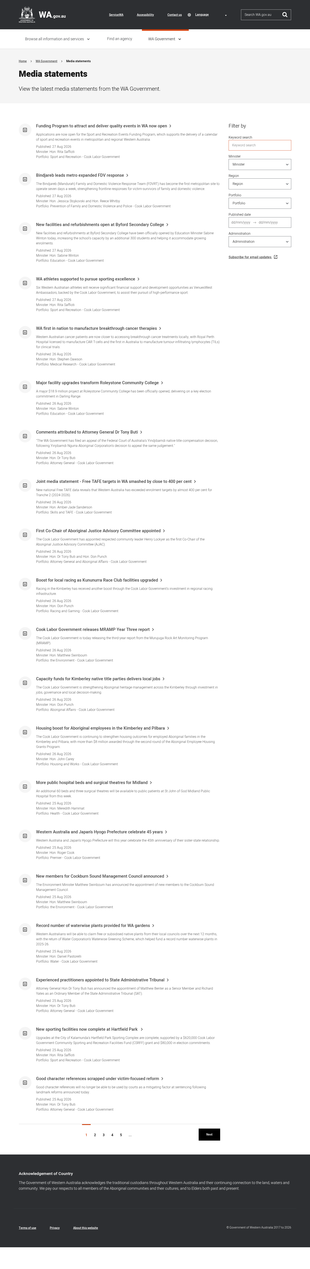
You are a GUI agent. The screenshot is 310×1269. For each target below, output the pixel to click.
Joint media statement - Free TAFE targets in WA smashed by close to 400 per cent (114, 481)
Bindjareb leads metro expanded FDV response (80, 175)
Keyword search (240, 137)
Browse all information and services (54, 39)
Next (209, 1134)
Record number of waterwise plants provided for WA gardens (93, 925)
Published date (240, 214)
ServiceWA (116, 15)
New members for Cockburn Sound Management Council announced (100, 876)
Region (234, 175)
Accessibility (145, 15)
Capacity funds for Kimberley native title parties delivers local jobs (98, 679)
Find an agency (119, 39)
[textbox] (211, 14)
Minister (235, 156)
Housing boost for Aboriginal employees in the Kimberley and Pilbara (100, 728)
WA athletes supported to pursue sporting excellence (85, 279)
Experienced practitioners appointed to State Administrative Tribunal (100, 980)
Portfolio (235, 195)
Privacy (55, 1228)
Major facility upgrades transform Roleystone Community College (97, 382)
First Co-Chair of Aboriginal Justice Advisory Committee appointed (98, 530)
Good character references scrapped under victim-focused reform (97, 1078)
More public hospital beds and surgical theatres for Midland (92, 782)
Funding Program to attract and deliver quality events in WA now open (101, 126)
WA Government (161, 39)
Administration (240, 233)
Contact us (174, 15)
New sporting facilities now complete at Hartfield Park (87, 1029)
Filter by (237, 126)
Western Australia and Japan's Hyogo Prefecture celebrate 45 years (99, 832)
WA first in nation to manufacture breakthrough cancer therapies (96, 328)
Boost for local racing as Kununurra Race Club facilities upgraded (97, 580)
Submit (285, 14)
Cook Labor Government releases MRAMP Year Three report (93, 629)
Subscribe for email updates (250, 257)
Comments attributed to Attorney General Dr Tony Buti (87, 432)
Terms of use (27, 1228)
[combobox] (211, 14)
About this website (85, 1228)
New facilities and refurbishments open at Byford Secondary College (100, 224)
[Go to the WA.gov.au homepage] (42, 14)
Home (23, 61)
